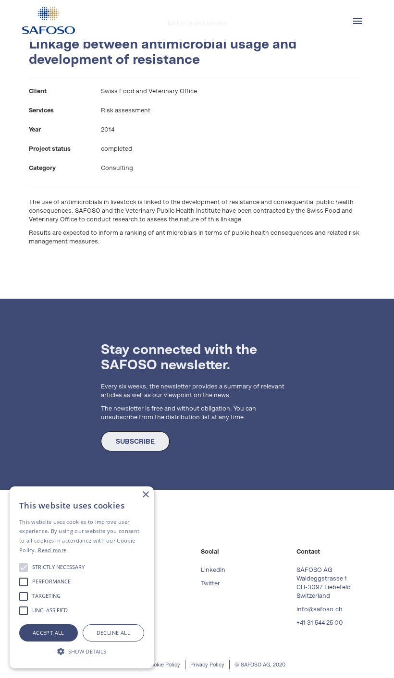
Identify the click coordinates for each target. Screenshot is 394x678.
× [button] (145, 494)
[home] (48, 20)
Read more (52, 550)
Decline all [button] (113, 632)
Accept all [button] (48, 632)
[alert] (82, 577)
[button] (357, 21)
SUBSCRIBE (135, 441)
